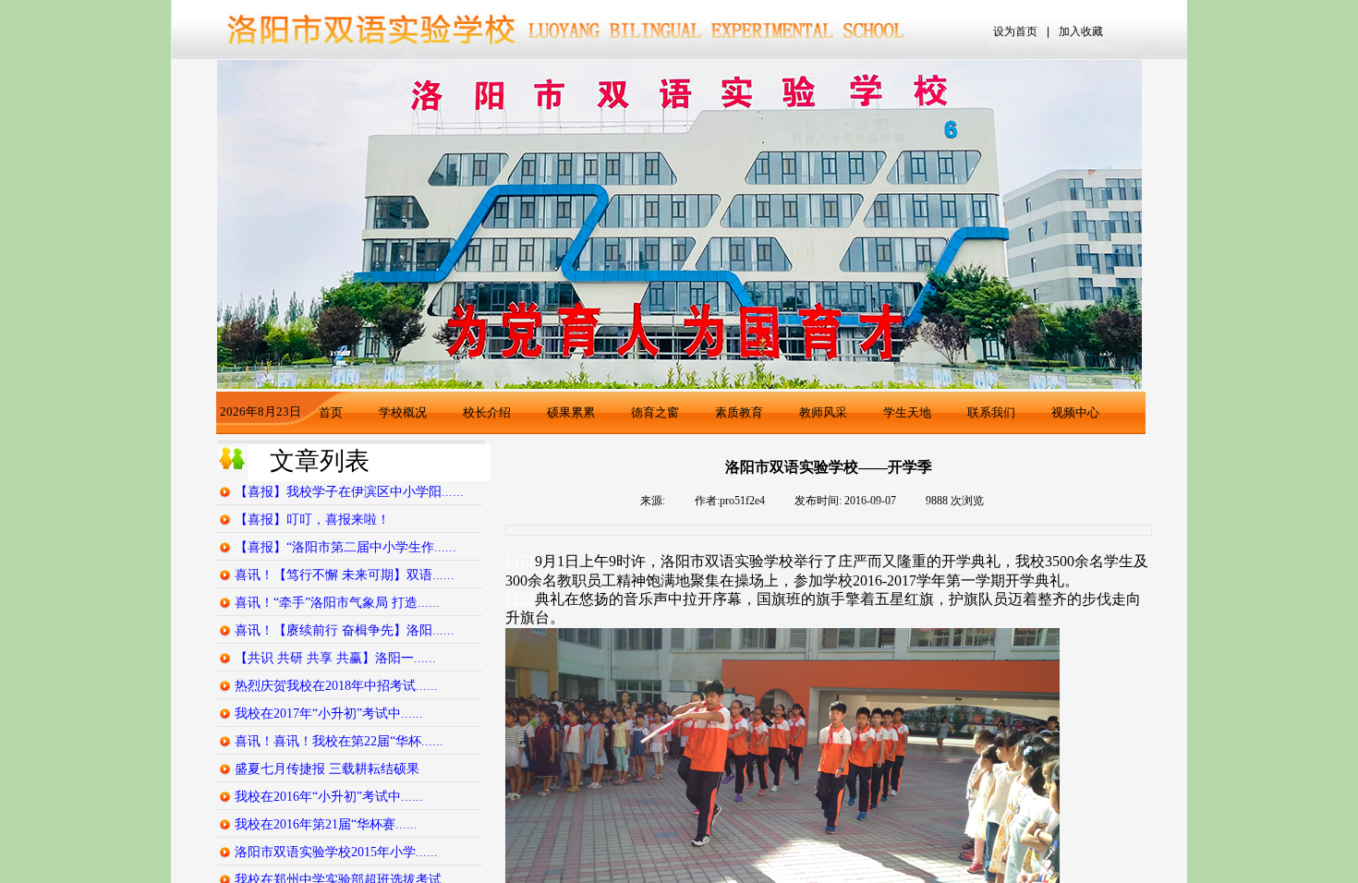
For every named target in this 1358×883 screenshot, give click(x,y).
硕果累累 (571, 412)
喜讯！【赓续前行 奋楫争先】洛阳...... (345, 630)
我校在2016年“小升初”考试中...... (329, 797)
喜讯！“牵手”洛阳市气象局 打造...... (337, 603)
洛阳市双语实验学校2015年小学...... (336, 852)
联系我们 (991, 412)
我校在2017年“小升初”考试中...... (329, 713)
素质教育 (739, 412)
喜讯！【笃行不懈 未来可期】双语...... (345, 575)
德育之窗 (655, 412)
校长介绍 (487, 412)
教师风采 (823, 412)
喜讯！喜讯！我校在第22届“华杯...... (339, 741)
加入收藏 (1081, 31)
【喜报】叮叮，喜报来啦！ (312, 519)
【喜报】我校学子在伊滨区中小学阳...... (349, 492)
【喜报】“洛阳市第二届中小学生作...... (345, 547)
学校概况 (403, 412)
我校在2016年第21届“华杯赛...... (326, 824)
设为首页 (1015, 31)
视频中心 (1075, 412)
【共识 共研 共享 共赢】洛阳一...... (335, 658)
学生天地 (907, 412)
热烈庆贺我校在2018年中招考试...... (336, 686)
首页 (331, 412)
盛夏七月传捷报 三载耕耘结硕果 (327, 769)
